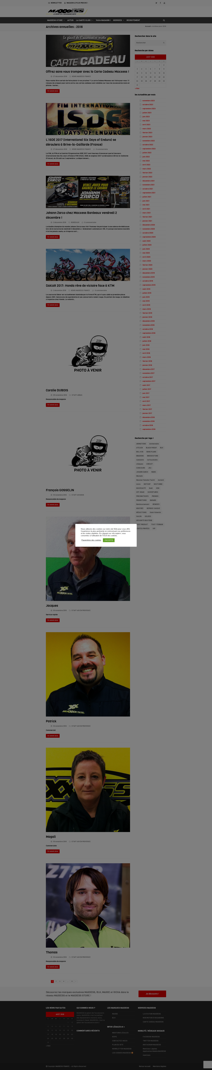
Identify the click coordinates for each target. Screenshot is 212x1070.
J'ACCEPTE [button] (108, 540)
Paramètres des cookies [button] (91, 540)
